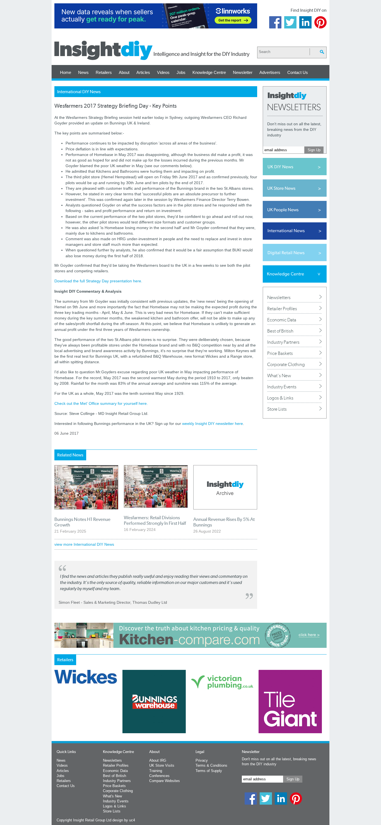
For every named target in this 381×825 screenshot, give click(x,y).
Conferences (159, 776)
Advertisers (269, 72)
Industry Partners (283, 342)
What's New (279, 375)
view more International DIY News (84, 544)
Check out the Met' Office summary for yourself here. (101, 403)
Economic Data (281, 320)
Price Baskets (280, 353)
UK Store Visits (161, 765)
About (124, 72)
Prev (57, 716)
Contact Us (297, 72)
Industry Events (281, 386)
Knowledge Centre (209, 72)
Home (65, 72)
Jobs (181, 72)
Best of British (280, 331)
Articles (143, 72)
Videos (163, 72)
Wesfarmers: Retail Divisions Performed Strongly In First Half (155, 520)
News (83, 72)
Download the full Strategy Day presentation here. (98, 281)
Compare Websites (164, 781)
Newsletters (279, 297)
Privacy (202, 760)
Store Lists (277, 409)
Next (213, 716)
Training (155, 771)
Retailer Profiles (282, 308)
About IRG (157, 760)
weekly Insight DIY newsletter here (212, 423)
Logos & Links (280, 398)
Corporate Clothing (286, 364)
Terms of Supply (209, 771)
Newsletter (242, 72)
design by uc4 (123, 820)
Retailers (104, 72)
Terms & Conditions (211, 765)
